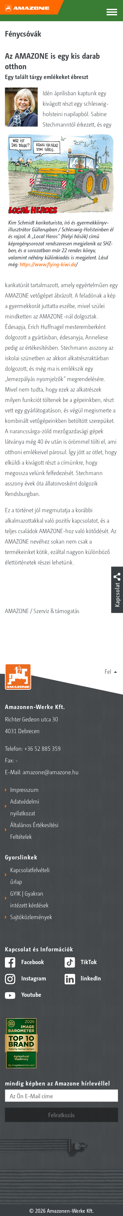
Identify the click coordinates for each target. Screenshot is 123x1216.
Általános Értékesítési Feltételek (34, 830)
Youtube (30, 994)
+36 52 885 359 (42, 748)
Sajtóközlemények (31, 916)
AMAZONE (17, 610)
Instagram (33, 978)
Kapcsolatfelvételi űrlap (30, 875)
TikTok (88, 961)
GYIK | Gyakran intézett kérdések (29, 899)
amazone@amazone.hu (51, 772)
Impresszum (24, 789)
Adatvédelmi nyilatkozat (24, 807)
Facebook (32, 961)
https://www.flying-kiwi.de (48, 264)
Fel (108, 671)
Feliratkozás (61, 1114)
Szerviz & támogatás (56, 610)
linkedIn (90, 978)
